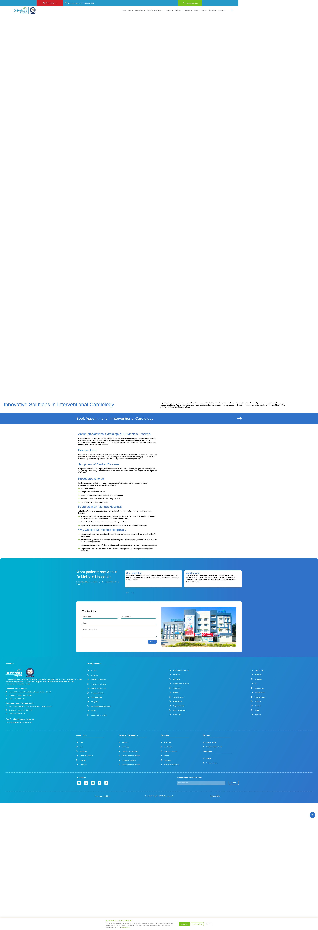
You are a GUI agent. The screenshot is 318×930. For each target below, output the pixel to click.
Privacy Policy (125, 927)
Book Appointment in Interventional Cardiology (114, 418)
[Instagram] (86, 783)
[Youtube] (99, 783)
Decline (208, 924)
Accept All (184, 924)
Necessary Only (197, 924)
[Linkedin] (93, 783)
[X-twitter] (106, 783)
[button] (231, 10)
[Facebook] (79, 783)
